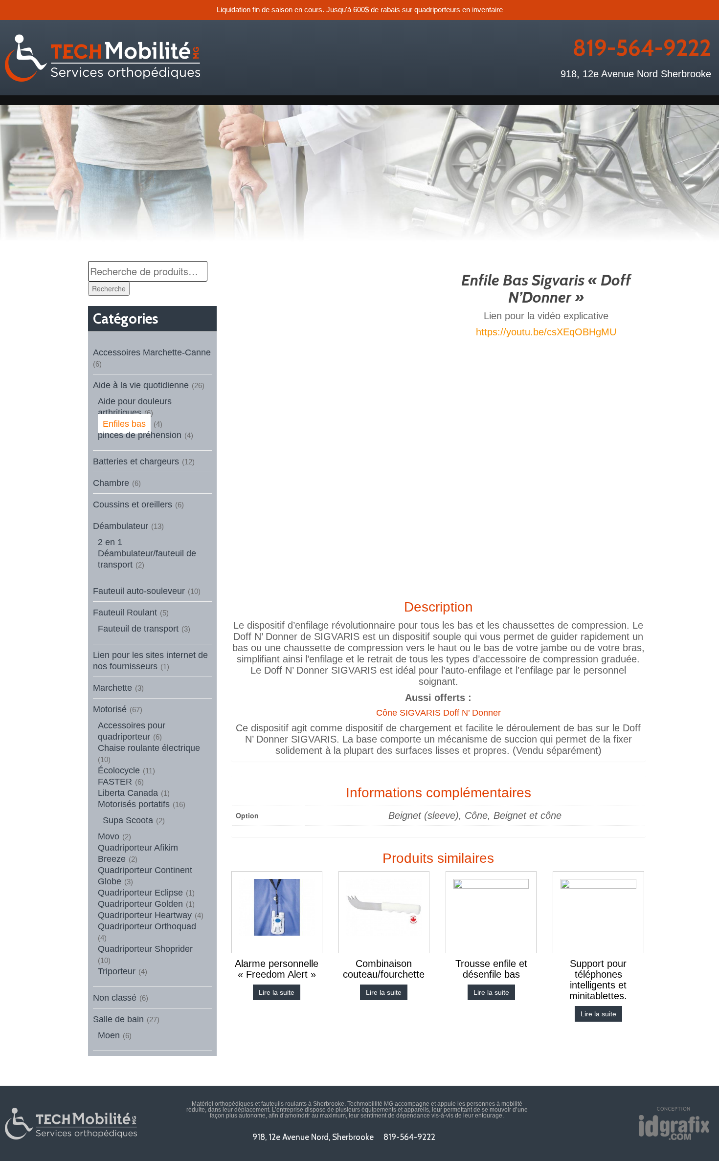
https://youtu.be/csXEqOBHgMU (546, 332)
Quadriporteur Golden (140, 904)
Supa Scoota (128, 820)
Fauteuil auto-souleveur (139, 591)
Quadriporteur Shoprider (145, 949)
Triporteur (116, 971)
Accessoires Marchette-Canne (152, 352)
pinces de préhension (139, 435)
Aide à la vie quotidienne (141, 385)
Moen (109, 1035)
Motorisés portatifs (134, 804)
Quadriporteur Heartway (145, 915)
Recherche (109, 288)
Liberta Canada (128, 793)
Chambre (111, 483)
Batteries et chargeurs (136, 461)
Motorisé (110, 709)
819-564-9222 (641, 48)
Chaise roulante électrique (149, 748)
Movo (108, 836)
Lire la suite (276, 992)
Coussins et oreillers (132, 504)
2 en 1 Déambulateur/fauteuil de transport (147, 553)
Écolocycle (119, 770)
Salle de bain (118, 1019)
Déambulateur (120, 526)
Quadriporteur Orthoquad (147, 926)
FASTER (115, 782)
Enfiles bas (124, 424)
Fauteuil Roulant (125, 612)
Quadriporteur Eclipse (140, 893)
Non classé (114, 998)
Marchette (112, 688)
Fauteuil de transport (138, 629)
